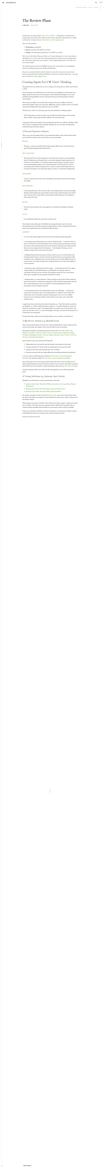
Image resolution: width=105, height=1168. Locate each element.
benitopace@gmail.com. (39, 76)
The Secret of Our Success (44, 333)
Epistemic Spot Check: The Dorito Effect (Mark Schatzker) (43, 391)
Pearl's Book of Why (63, 331)
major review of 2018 (47, 36)
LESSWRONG (11, 3)
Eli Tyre (24, 202)
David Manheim (27, 186)
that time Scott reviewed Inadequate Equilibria (56, 358)
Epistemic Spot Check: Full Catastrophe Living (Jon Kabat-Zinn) (45, 389)
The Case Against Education (51, 335)
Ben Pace (26, 25)
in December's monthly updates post (52, 40)
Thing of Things (72, 366)
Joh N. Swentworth (28, 153)
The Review (36, 20)
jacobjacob (25, 232)
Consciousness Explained (61, 333)
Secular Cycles (51, 395)
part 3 (68, 335)
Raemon (24, 141)
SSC (65, 366)
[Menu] (3, 3)
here (32, 58)
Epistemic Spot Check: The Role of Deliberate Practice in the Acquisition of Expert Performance (51, 385)
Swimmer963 (26, 174)
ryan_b (24, 214)
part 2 (63, 335)
